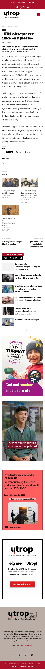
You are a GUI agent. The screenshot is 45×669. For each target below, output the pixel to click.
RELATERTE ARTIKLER (12, 254)
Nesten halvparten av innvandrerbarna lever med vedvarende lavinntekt (25, 311)
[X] (25, 655)
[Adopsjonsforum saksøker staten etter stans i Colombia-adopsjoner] (8, 300)
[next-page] (26, 330)
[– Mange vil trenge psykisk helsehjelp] (10, 182)
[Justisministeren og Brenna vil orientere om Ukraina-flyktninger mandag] (10, 210)
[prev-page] (22, 330)
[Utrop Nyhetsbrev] (22, 598)
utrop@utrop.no (27, 645)
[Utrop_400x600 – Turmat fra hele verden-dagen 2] (22, 395)
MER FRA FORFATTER (12, 258)
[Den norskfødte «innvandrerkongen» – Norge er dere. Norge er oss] (8, 267)
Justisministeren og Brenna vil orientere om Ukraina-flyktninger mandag (10, 221)
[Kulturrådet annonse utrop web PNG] (22, 529)
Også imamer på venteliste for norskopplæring (36, 244)
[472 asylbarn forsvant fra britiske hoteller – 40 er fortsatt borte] (8, 278)
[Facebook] (13, 655)
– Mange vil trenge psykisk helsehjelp (8, 192)
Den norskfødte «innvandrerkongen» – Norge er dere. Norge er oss (27, 267)
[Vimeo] (32, 655)
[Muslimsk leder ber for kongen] (8, 322)
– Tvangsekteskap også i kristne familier (12, 243)
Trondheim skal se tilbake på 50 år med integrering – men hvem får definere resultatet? (28, 289)
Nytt (16, 26)
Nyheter (10, 26)
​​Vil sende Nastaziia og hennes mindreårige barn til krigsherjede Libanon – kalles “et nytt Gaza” (29, 194)
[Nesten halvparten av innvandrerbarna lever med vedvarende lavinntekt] (8, 311)
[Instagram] (19, 655)
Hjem (4, 26)
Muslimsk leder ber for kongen (27, 320)
